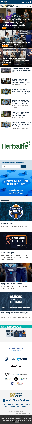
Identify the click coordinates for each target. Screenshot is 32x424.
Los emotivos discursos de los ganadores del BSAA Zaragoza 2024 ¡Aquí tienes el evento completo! (21, 91)
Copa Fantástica (7, 223)
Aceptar (17, 421)
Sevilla (22, 404)
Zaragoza (16, 404)
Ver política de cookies (24, 421)
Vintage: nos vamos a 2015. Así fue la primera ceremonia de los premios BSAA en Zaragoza (21, 124)
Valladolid (24, 406)
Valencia (28, 404)
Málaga (18, 406)
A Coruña (12, 406)
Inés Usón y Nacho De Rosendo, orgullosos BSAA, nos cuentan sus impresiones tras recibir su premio (20, 101)
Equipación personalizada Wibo (12, 283)
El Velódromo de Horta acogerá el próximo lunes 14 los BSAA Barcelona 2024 (21, 70)
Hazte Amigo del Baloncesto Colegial (14, 312)
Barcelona (10, 404)
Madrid (4, 404)
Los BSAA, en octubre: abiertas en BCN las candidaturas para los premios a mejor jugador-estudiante (21, 80)
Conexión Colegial (7, 252)
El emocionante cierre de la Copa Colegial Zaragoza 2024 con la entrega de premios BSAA (20, 113)
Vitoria (6, 406)
